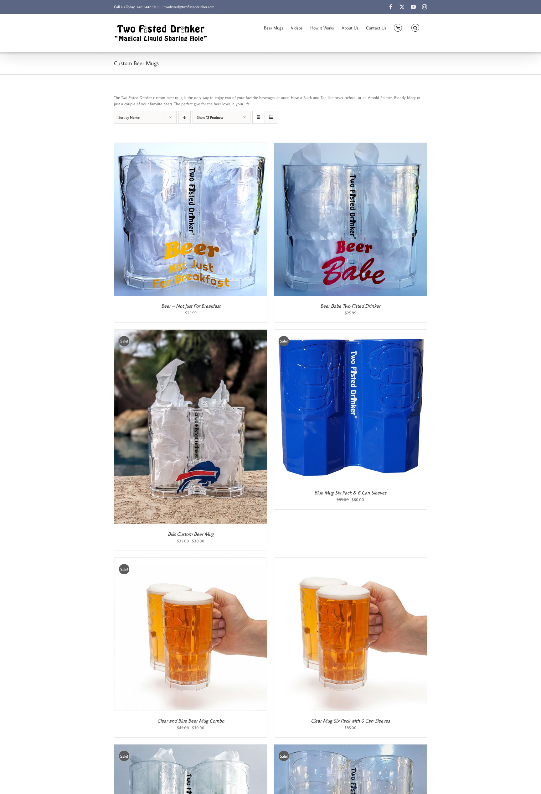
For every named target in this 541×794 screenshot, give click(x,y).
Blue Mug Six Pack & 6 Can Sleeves (350, 492)
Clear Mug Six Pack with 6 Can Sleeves (350, 721)
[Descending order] (184, 117)
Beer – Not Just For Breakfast (190, 306)
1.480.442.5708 (148, 6)
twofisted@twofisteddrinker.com (189, 6)
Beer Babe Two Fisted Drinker (350, 306)
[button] (415, 27)
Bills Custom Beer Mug (191, 534)
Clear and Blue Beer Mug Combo (190, 721)
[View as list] (271, 117)
